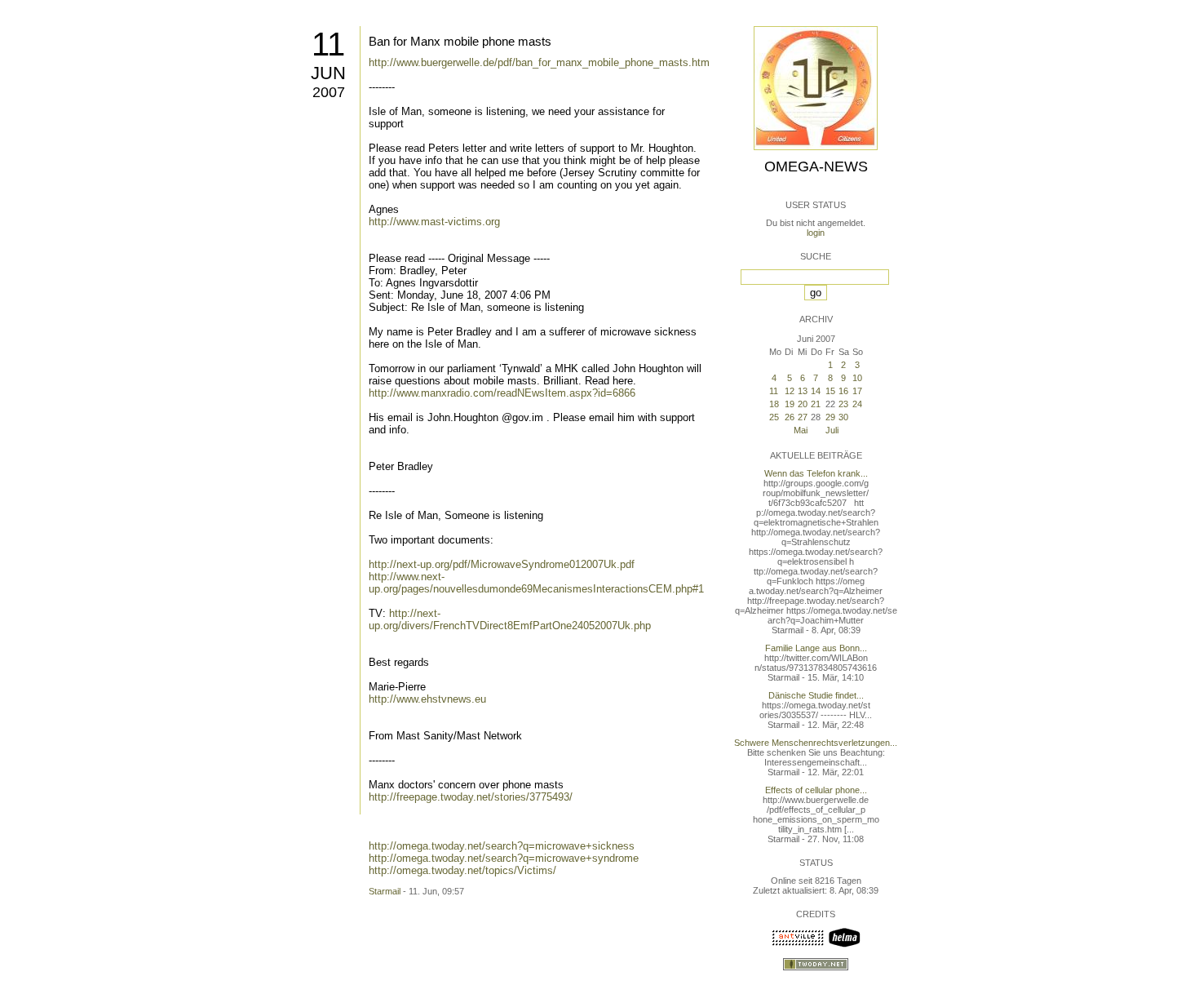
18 (774, 404)
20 (802, 404)
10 (857, 378)
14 (816, 391)
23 (843, 404)
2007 (328, 92)
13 (802, 391)
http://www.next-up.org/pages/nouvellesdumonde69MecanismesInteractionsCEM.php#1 (536, 582)
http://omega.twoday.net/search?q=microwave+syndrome (504, 858)
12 (789, 391)
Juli (831, 430)
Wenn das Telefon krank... (816, 473)
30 (843, 417)
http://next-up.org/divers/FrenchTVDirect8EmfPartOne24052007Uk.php (510, 619)
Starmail (384, 891)
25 (774, 417)
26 (789, 417)
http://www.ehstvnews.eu (427, 699)
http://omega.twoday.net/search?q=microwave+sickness (502, 846)
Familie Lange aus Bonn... (816, 648)
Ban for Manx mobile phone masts (460, 41)
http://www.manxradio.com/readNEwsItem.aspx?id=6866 (502, 393)
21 (816, 404)
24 (857, 404)
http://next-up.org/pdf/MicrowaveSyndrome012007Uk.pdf (502, 564)
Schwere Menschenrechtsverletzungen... (815, 743)
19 (789, 404)
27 (802, 417)
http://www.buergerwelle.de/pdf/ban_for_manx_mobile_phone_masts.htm (539, 62)
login (816, 232)
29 (830, 417)
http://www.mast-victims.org (434, 221)
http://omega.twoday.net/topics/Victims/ (462, 870)
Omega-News (816, 166)
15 (830, 391)
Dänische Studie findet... (816, 695)
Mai (800, 430)
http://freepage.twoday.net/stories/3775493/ (471, 797)
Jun (328, 73)
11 (328, 44)
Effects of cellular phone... (816, 790)
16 (843, 391)
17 (857, 391)
